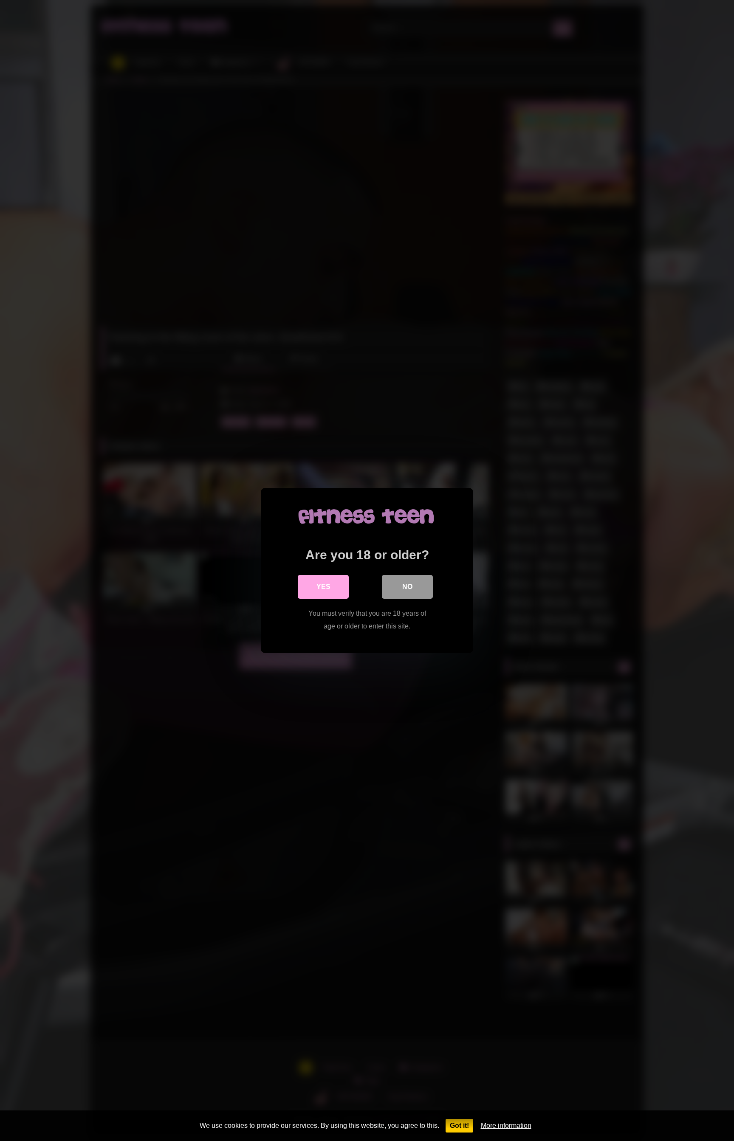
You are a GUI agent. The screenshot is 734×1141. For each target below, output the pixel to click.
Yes (323, 586)
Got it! (459, 1125)
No (407, 586)
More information (506, 1125)
